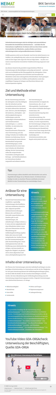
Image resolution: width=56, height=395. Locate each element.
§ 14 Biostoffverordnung (35, 323)
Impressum (8, 388)
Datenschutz (18, 388)
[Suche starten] (53, 14)
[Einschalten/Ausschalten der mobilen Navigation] (3, 14)
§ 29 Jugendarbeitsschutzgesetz (35, 318)
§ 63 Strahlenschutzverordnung (34, 327)
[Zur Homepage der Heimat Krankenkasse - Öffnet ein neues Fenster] (8, 5)
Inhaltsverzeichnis (31, 388)
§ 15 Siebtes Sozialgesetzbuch (32, 320)
